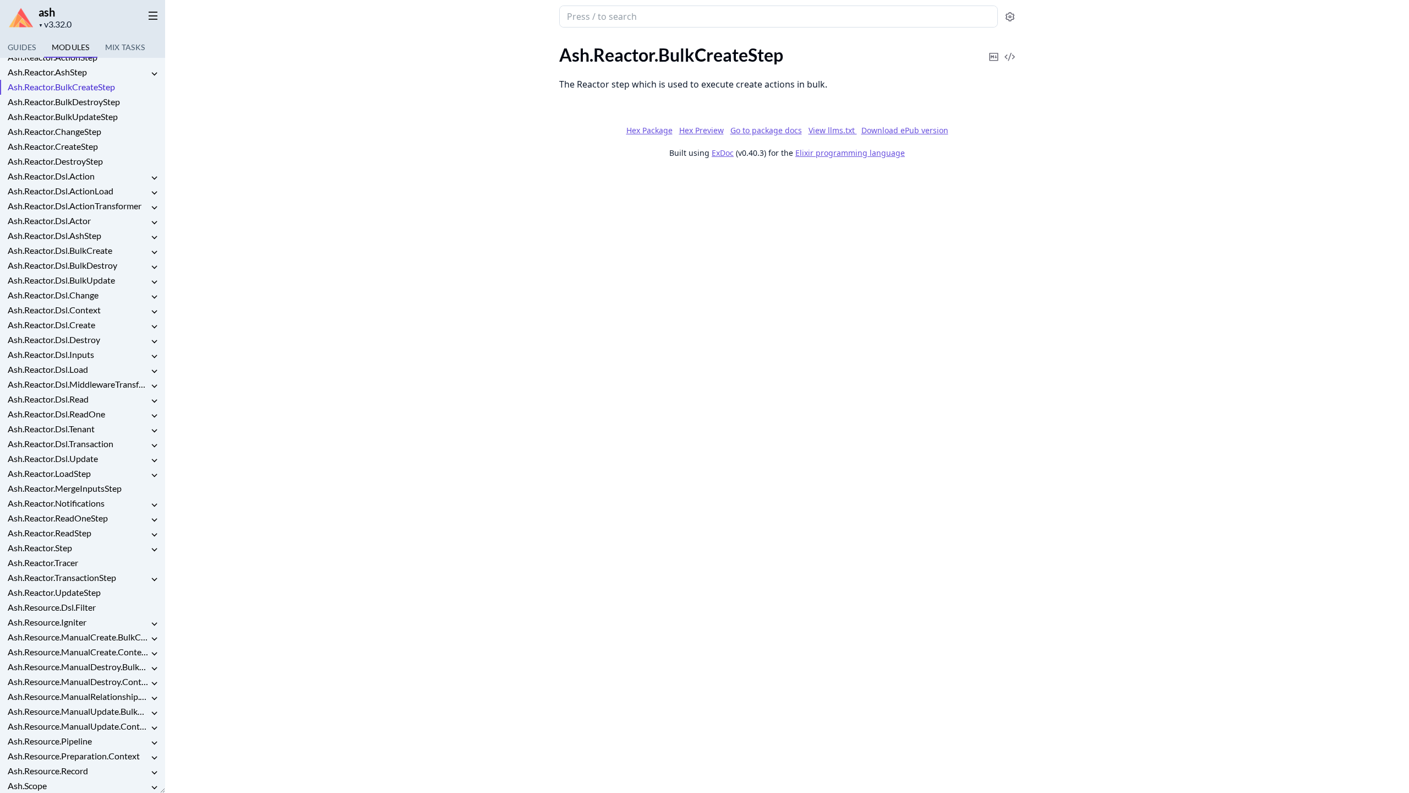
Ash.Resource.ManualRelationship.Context (78, 696)
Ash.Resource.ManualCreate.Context (78, 652)
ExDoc (723, 153)
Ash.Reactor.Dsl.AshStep (54, 235)
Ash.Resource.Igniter (47, 622)
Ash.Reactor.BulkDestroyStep (64, 101)
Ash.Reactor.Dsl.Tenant (51, 428)
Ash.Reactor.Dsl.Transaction (60, 443)
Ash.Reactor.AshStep (47, 72)
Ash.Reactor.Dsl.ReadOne (56, 414)
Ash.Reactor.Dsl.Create (51, 324)
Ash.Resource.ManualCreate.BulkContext (78, 637)
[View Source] (1009, 49)
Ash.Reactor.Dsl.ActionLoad (60, 191)
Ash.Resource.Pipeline (50, 741)
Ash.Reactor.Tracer (43, 562)
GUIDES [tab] (22, 47)
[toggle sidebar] (150, 15)
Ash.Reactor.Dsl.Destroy (54, 339)
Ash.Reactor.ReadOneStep (58, 518)
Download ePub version (904, 130)
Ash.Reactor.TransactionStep (62, 577)
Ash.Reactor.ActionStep (52, 57)
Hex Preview (701, 130)
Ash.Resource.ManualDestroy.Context (78, 681)
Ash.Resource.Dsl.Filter (52, 607)
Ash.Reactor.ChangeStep (54, 131)
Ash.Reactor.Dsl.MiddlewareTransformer (78, 384)
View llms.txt (833, 130)
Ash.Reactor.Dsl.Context (54, 310)
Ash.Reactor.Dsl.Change (53, 295)
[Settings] (1009, 16)
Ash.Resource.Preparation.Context (74, 756)
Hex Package (649, 130)
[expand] (154, 74)
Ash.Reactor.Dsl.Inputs (51, 354)
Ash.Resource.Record (48, 770)
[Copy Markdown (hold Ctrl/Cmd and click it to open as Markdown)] (994, 49)
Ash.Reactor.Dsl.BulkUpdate (61, 280)
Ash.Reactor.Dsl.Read (48, 399)
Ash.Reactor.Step (40, 547)
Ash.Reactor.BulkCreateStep (61, 87)
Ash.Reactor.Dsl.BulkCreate (60, 250)
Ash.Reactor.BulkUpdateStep (63, 116)
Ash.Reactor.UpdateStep (54, 592)
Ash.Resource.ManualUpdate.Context (78, 726)
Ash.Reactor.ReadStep (49, 533)
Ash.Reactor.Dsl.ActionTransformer (74, 205)
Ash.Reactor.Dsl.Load (48, 369)
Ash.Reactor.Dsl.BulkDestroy (62, 265)
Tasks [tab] (125, 47)
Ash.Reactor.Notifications (56, 503)
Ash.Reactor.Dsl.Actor (49, 220)
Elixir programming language (850, 153)
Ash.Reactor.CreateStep (53, 146)
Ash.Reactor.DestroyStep (55, 161)
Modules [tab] (71, 47)
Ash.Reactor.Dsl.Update (53, 458)
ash (47, 12)
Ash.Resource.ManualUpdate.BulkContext (78, 711)
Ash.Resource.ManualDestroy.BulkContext (78, 666)
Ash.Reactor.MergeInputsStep (65, 488)
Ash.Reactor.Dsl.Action (51, 176)
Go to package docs (766, 130)
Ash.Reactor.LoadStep (49, 473)
